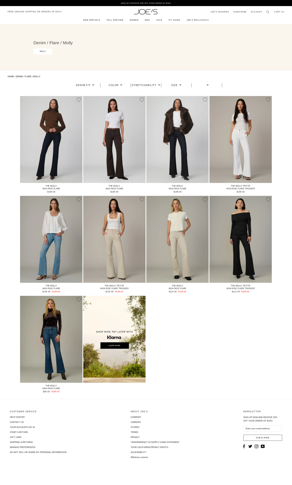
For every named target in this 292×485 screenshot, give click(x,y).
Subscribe (240, 12)
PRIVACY (135, 437)
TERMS (134, 432)
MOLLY (43, 51)
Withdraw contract (139, 457)
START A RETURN (19, 432)
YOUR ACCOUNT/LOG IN (22, 427)
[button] (85, 85)
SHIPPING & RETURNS (21, 442)
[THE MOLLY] (51, 139)
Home (11, 76)
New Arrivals (91, 20)
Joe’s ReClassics (198, 20)
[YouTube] (263, 446)
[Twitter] (250, 446)
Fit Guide (174, 20)
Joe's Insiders (220, 12)
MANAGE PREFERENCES (22, 447)
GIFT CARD (15, 437)
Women (134, 20)
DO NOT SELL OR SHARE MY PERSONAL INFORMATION (38, 452)
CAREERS (136, 422)
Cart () (279, 12)
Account (256, 12)
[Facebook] (244, 446)
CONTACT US (17, 422)
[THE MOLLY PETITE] (240, 139)
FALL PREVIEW (115, 20)
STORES (135, 427)
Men (147, 20)
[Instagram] (256, 446)
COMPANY (136, 417)
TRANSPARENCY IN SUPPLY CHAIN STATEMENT (155, 442)
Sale (159, 20)
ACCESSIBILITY (138, 452)
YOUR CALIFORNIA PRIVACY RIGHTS (149, 447)
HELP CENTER (17, 417)
